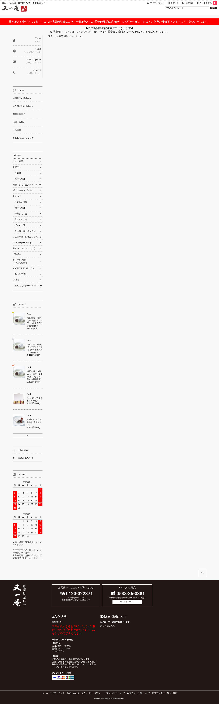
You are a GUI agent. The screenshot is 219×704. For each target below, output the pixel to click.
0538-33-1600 (85, 600)
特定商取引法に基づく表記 (164, 693)
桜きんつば (20, 225)
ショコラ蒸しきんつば (25, 231)
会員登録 (189, 3)
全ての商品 (18, 161)
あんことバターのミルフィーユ (28, 286)
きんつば (17, 196)
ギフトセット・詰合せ (23, 190)
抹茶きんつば (21, 214)
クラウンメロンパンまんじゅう (20, 261)
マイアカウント (157, 3)
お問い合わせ (73, 693)
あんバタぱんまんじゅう (24, 248)
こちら (112, 626)
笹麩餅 (18, 173)
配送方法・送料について (138, 693)
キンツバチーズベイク (23, 243)
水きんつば (20, 179)
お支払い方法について (114, 693)
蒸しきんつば (21, 219)
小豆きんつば (21, 202)
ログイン (175, 3)
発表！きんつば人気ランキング (27, 185)
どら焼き (17, 254)
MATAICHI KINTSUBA (23, 268)
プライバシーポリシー (91, 693)
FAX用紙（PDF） (127, 602)
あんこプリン (21, 274)
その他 (16, 280)
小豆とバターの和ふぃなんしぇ (27, 237)
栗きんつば (20, 208)
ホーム (45, 693)
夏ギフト (17, 167)
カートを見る (207, 3)
